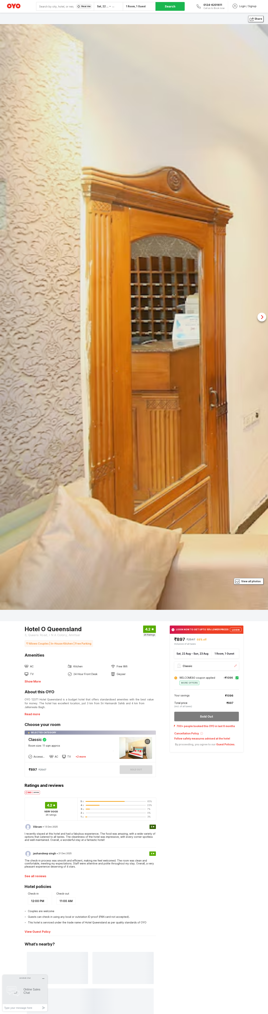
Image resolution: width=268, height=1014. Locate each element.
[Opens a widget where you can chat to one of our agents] (25, 993)
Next (261, 317)
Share (258, 18)
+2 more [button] (80, 756)
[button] (206, 734)
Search (170, 6)
